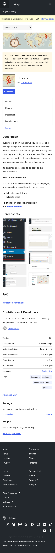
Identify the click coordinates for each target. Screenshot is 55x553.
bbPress (8, 502)
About (5, 449)
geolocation (46, 377)
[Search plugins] (29, 27)
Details (8, 101)
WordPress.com (11, 493)
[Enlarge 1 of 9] (23, 222)
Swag (33, 484)
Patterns (33, 462)
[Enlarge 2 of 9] (23, 267)
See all (49, 414)
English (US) (47, 371)
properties (47, 387)
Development (11, 121)
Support (9, 128)
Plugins (32, 458)
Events (32, 475)
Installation (10, 114)
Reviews (9, 108)
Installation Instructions (13, 303)
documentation (14, 206)
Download (8, 92)
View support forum (12, 433)
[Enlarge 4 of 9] (49, 222)
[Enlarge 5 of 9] (49, 229)
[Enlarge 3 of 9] (23, 280)
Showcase (34, 449)
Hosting (6, 458)
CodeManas (26, 82)
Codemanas (35, 377)
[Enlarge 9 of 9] (49, 276)
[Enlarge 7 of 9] (49, 254)
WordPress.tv (10, 484)
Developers (8, 480)
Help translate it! (47, 19)
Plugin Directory (9, 11)
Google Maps (39, 382)
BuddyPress (9, 506)
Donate (33, 480)
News (5, 453)
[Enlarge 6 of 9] (49, 237)
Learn (5, 471)
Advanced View (10, 395)
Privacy (6, 462)
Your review (8, 414)
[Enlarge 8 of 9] (49, 269)
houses (48, 382)
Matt (6, 497)
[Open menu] (51, 4)
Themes (32, 453)
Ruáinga (12, 518)
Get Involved (35, 471)
